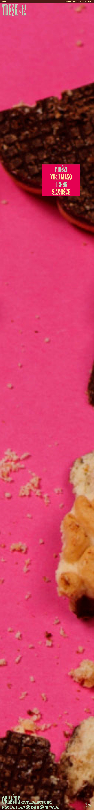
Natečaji (83, 1)
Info (89, 1)
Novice (75, 1)
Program (68, 1)
